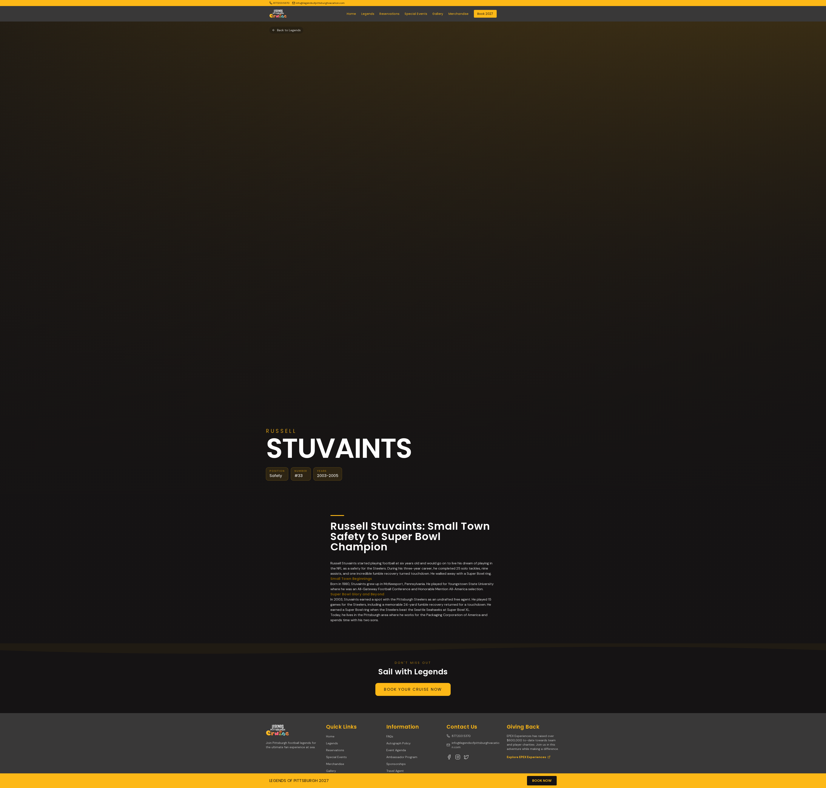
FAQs (389, 736)
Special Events (416, 14)
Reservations (389, 14)
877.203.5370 (461, 736)
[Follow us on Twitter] (466, 757)
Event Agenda (396, 750)
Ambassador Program (401, 757)
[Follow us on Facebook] (449, 757)
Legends (367, 14)
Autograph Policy (398, 743)
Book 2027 (485, 14)
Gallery (437, 14)
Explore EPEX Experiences (526, 757)
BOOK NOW (542, 780)
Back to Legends (289, 30)
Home (351, 14)
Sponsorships (396, 764)
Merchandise (458, 14)
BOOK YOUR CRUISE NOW (413, 689)
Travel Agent (395, 771)
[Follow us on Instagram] (457, 757)
